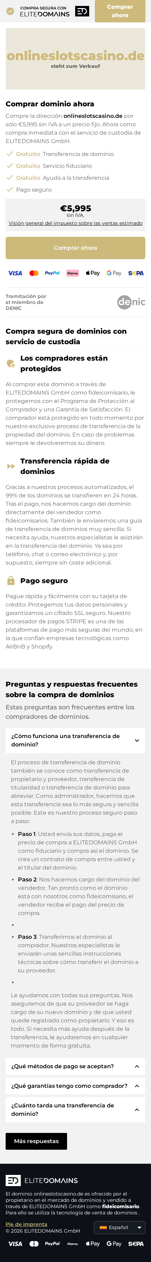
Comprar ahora (120, 11)
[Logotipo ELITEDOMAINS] (75, 1181)
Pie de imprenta (26, 1224)
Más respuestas (36, 1141)
